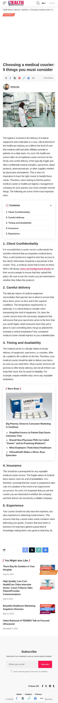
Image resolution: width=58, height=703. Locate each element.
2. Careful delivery (15, 217)
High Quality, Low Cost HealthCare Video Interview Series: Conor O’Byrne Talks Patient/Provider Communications (18, 587)
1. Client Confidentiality (18, 212)
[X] (46, 686)
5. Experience (13, 233)
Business (8, 15)
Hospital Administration (49, 572)
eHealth (45, 612)
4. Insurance (12, 228)
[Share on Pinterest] (19, 78)
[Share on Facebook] (10, 78)
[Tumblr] (53, 686)
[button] (5, 3)
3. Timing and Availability (18, 223)
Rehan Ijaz (15, 87)
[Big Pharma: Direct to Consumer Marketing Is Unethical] (29, 407)
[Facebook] (42, 686)
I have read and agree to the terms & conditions (30, 671)
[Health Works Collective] (16, 3)
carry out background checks (35, 268)
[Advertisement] (29, 39)
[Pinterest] (50, 686)
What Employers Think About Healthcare (30, 447)
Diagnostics (47, 609)
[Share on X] (15, 78)
